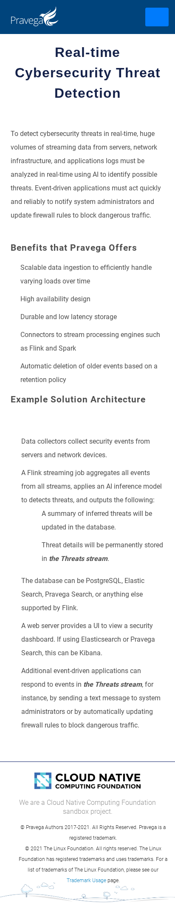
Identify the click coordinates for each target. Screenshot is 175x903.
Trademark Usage (86, 880)
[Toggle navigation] (157, 17)
